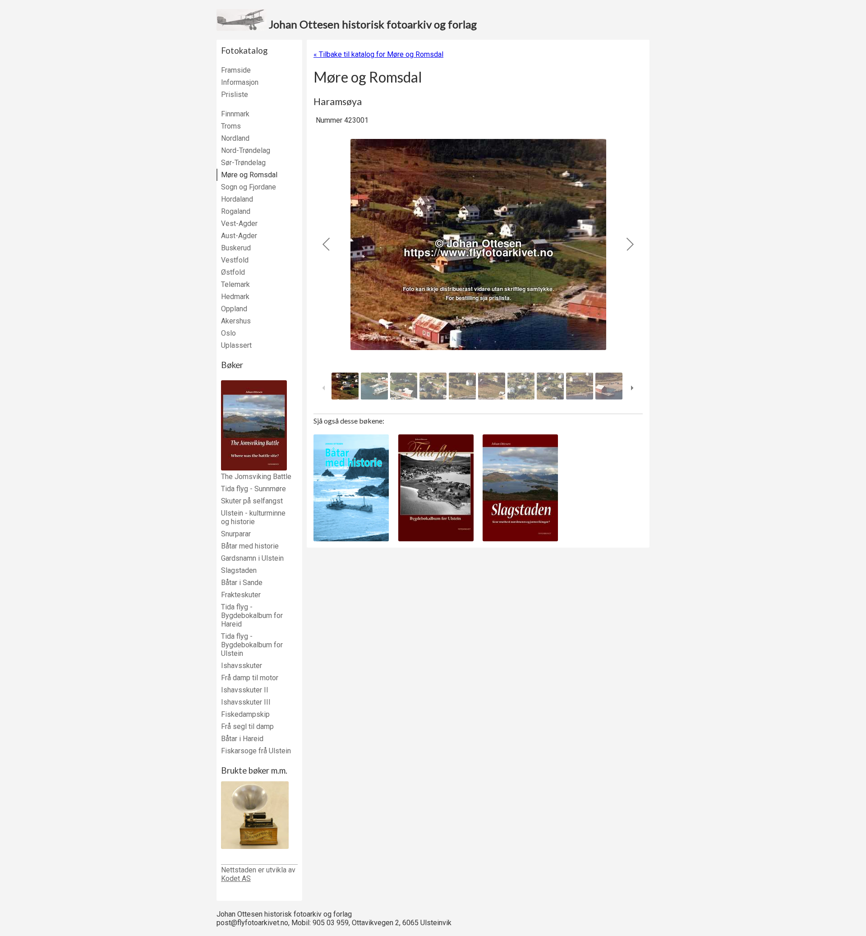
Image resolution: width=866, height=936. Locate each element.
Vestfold (235, 260)
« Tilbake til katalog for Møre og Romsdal (378, 54)
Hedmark (235, 296)
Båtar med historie (250, 546)
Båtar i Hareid (242, 738)
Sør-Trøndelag (243, 162)
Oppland (234, 308)
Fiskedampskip (245, 714)
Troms (231, 126)
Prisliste (234, 94)
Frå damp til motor (249, 677)
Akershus (236, 321)
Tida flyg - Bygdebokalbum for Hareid (252, 615)
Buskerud (236, 248)
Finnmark (235, 114)
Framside (236, 70)
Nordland (235, 138)
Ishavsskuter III (246, 702)
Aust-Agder (239, 235)
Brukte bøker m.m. (254, 770)
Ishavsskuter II (244, 690)
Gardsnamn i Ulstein (252, 558)
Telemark (235, 284)
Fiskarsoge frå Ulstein (256, 751)
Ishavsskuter (241, 665)
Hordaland (237, 199)
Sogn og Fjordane (248, 187)
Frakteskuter (241, 594)
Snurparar (236, 534)
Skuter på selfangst (252, 501)
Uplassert (236, 345)
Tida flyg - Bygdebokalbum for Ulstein (252, 645)
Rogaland (235, 211)
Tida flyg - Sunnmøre (253, 488)
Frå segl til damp (247, 726)
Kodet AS (236, 878)
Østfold (233, 272)
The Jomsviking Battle (256, 476)
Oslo (228, 333)
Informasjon (239, 82)
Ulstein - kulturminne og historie (253, 517)
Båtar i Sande (242, 582)
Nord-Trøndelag (245, 150)
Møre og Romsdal (249, 175)
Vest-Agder (239, 223)
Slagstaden (239, 570)
